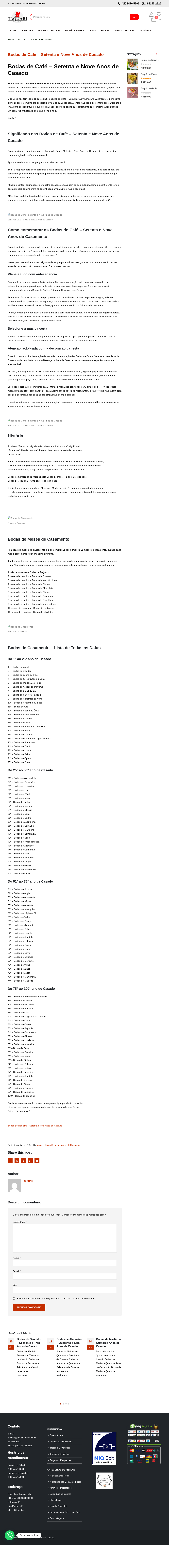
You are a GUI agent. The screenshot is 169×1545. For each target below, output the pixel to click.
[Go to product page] (132, 64)
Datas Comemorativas (55, 1145)
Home (13, 30)
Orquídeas (145, 30)
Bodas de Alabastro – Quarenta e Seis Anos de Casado (69, 1343)
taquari (40, 1145)
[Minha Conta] (151, 14)
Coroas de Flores (124, 30)
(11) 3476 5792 (131, 3)
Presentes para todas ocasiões (65, 1512)
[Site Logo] (17, 17)
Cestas (92, 30)
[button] (60, 1403)
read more (22, 1375)
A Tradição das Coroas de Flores (65, 1482)
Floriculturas (56, 1500)
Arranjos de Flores (49, 30)
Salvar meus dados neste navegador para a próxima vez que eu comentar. (55, 1298)
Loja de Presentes (58, 1506)
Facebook (10, 1160)
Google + (30, 1160)
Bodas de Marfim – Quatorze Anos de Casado (108, 1343)
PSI (53, 1538)
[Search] (134, 17)
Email (36, 1160)
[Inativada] (104, 1448)
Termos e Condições (59, 1454)
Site (15, 1285)
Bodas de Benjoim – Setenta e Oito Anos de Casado (35, 1125)
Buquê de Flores (74, 30)
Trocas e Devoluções (60, 1448)
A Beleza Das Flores (59, 1476)
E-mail (17, 1271)
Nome (16, 1258)
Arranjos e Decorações (61, 1488)
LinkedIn (23, 1160)
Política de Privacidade (61, 1442)
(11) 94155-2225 (151, 3)
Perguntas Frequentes (60, 1460)
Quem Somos (56, 1435)
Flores (105, 30)
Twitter (17, 1160)
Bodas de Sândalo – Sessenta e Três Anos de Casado (28, 1343)
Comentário (19, 1222)
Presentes (27, 30)
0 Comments (74, 1145)
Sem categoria (57, 1518)
